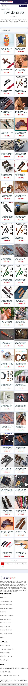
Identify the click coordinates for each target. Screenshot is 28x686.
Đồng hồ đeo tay (5, 645)
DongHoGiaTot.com (12, 684)
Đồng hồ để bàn (4, 652)
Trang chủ (2, 9)
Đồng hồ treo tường (6, 656)
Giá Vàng (24, 680)
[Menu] (26, 2)
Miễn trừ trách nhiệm (6, 608)
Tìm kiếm (22, 6)
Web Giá (2, 681)
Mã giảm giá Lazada (6, 630)
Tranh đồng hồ (4, 660)
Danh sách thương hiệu (6, 615)
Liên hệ (2, 637)
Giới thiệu (3, 597)
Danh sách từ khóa (5, 622)
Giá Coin (7, 681)
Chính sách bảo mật (6, 601)
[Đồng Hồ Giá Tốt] (7, 578)
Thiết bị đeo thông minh (7, 649)
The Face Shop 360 (17, 680)
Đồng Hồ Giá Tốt (22, 684)
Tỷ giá (9, 680)
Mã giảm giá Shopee (6, 633)
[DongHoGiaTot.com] (8, 1)
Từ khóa (8, 9)
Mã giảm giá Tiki (5, 626)
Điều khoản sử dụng (6, 604)
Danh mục (3, 612)
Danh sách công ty (5, 619)
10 (25, 563)
